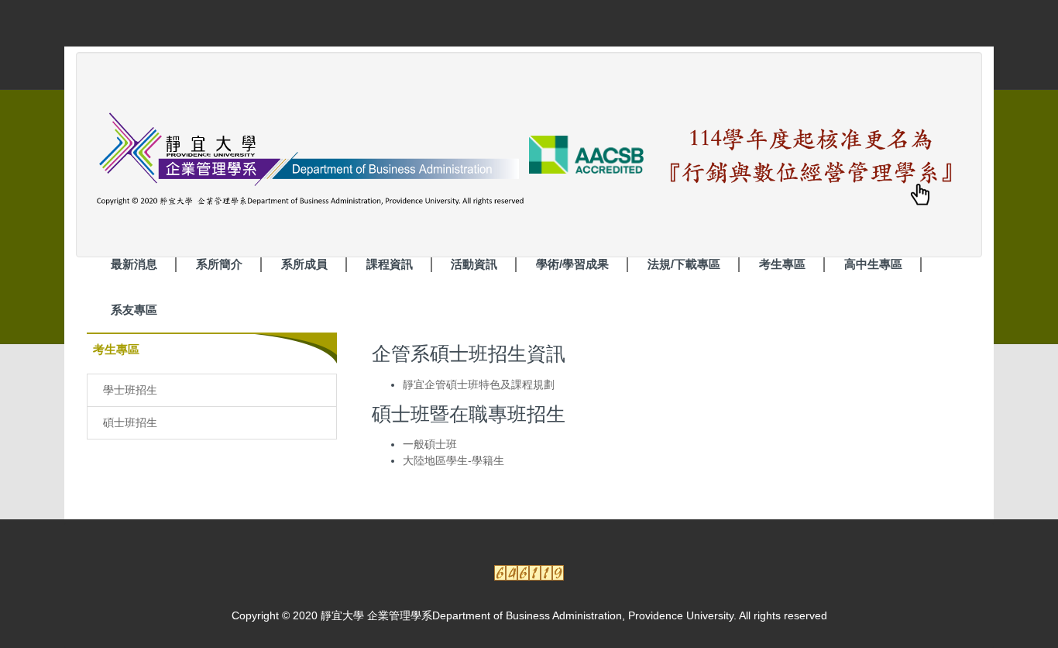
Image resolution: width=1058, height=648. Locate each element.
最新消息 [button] (134, 264)
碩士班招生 (130, 422)
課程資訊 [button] (389, 264)
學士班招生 (130, 390)
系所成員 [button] (304, 264)
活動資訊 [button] (474, 264)
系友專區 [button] (134, 309)
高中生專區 (873, 264)
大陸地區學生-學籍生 (453, 460)
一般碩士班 (430, 444)
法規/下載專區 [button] (684, 264)
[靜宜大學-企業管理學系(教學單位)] (367, 153)
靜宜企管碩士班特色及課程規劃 (479, 384)
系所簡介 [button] (219, 264)
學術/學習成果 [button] (572, 264)
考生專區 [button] (782, 264)
